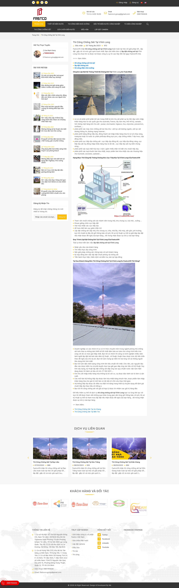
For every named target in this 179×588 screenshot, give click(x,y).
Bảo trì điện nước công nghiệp (107, 24)
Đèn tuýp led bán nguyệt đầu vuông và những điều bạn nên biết (52, 108)
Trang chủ (38, 24)
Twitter (105, 535)
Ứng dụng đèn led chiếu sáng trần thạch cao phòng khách (54, 150)
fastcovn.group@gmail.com (119, 14)
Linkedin (105, 543)
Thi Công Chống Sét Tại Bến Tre (87, 412)
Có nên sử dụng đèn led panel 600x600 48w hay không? (52, 76)
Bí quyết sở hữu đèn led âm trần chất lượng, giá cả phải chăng (53, 140)
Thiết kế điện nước (55, 24)
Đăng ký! (62, 217)
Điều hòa (85, 29)
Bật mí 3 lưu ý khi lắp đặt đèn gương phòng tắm (52, 171)
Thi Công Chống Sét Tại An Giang (87, 409)
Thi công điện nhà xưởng (79, 24)
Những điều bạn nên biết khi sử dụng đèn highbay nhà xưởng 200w (53, 160)
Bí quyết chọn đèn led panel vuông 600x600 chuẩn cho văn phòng (53, 193)
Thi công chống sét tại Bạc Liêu (46, 462)
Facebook (106, 539)
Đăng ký (135, 2)
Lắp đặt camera (101, 29)
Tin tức (75, 551)
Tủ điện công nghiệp (133, 24)
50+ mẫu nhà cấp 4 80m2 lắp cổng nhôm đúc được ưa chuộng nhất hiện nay (53, 119)
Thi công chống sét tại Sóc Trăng (86, 462)
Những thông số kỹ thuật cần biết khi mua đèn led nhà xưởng (53, 130)
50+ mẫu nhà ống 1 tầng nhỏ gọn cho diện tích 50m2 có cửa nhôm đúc (53, 182)
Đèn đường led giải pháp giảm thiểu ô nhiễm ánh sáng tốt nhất (53, 86)
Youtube (105, 547)
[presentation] (28, 457)
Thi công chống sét (43, 29)
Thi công (76, 554)
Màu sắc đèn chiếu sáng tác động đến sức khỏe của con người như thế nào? (54, 97)
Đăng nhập (122, 2)
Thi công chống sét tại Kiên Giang (126, 462)
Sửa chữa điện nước (66, 29)
